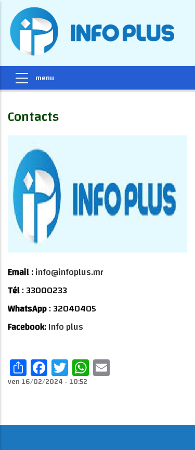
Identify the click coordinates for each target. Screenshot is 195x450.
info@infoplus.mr (69, 272)
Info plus (65, 327)
